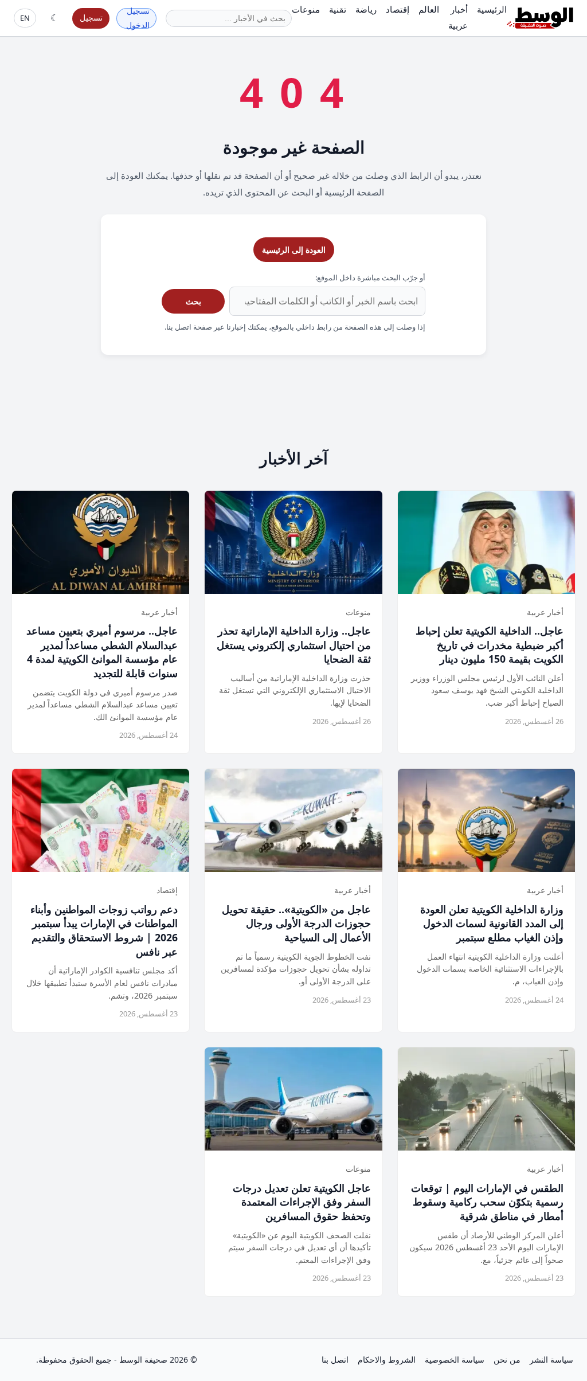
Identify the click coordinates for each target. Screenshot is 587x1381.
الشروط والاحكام (387, 1359)
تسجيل (91, 17)
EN (25, 18)
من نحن (507, 1359)
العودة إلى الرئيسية (294, 249)
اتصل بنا (335, 1359)
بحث (193, 301)
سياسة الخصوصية (454, 1359)
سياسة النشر (551, 1359)
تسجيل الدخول (138, 18)
